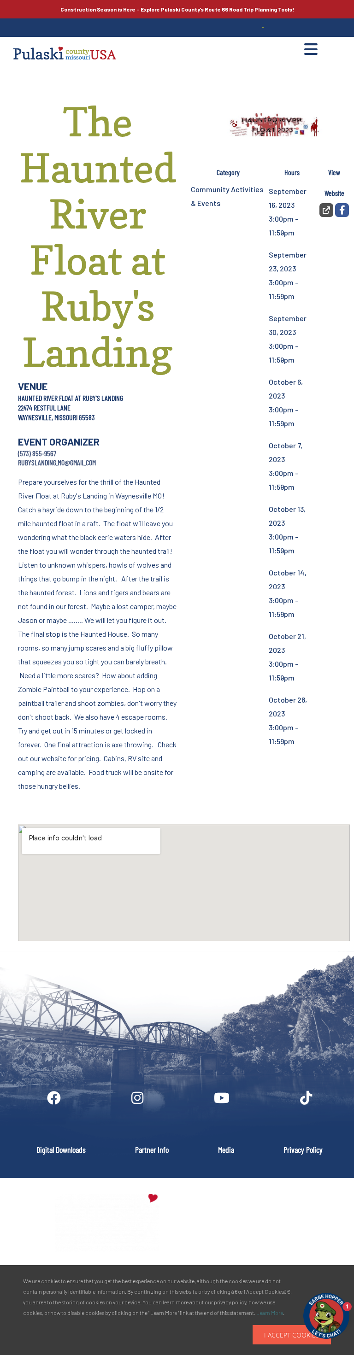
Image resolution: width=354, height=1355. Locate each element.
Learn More (269, 1312)
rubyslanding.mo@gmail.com (57, 462)
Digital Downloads (61, 1149)
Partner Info (152, 1149)
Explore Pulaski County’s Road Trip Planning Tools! (177, 9)
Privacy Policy (303, 1149)
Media (226, 1149)
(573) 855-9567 (37, 453)
